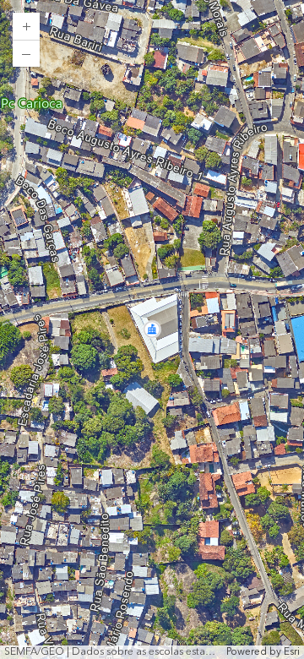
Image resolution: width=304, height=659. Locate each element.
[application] (152, 329)
